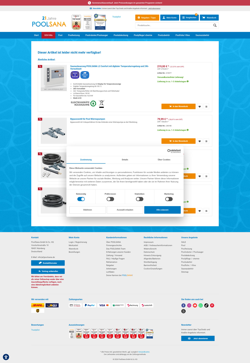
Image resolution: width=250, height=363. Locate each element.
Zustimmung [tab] (86, 160)
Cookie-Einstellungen (153, 269)
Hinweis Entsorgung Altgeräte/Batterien (152, 257)
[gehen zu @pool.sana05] (183, 311)
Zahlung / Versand (114, 255)
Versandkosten (143, 352)
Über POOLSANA (113, 242)
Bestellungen (74, 252)
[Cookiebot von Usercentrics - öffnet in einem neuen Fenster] (169, 151)
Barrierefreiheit (150, 265)
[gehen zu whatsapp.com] (200, 306)
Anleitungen (111, 269)
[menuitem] (177, 23)
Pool (183, 245)
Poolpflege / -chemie (190, 258)
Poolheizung (186, 249)
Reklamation (111, 262)
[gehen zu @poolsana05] (206, 306)
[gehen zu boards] (212, 306)
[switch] (110, 199)
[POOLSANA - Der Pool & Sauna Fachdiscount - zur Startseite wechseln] (49, 21)
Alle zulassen (162, 210)
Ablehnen (87, 210)
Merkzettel (73, 245)
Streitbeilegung (150, 262)
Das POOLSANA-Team (116, 249)
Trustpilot (35, 330)
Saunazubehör (187, 269)
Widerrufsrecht (150, 249)
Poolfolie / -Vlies (188, 265)
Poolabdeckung (188, 255)
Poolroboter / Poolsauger (192, 252)
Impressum (149, 242)
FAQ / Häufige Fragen (115, 258)
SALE (183, 242)
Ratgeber (110, 265)
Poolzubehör (186, 262)
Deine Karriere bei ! (119, 275)
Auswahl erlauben (125, 210)
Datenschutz (149, 252)
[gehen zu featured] (195, 306)
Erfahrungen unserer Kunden (118, 252)
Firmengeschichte (114, 245)
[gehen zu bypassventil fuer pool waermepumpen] (125, 130)
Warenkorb (73, 249)
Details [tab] (125, 160)
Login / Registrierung (78, 242)
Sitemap (184, 272)
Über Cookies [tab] (164, 160)
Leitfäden (110, 272)
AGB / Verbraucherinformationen (158, 245)
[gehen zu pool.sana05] (189, 306)
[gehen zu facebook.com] (183, 306)
